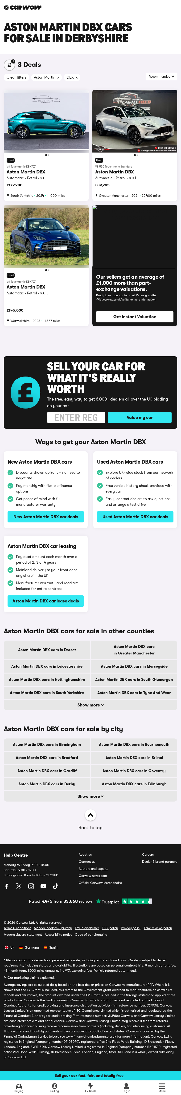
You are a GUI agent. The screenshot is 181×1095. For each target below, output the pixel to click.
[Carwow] (22, 7)
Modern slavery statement (23, 934)
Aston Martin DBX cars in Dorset (47, 650)
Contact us (87, 861)
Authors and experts (93, 868)
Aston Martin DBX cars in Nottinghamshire (47, 680)
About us (85, 854)
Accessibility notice (58, 934)
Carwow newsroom (93, 876)
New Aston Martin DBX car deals (45, 516)
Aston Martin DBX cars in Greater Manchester (134, 650)
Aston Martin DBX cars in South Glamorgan (134, 680)
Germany (32, 947)
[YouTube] (44, 888)
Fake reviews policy (158, 928)
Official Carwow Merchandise (100, 883)
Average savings (15, 985)
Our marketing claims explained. (31, 977)
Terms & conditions (17, 928)
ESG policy (110, 928)
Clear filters (16, 77)
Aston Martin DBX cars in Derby (46, 784)
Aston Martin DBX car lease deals (45, 601)
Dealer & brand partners (159, 861)
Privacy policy (131, 928)
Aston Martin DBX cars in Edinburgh (134, 784)
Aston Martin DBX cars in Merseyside (134, 666)
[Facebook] (7, 888)
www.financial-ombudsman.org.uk (91, 1036)
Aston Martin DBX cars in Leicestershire (46, 666)
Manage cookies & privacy (53, 928)
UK (12, 947)
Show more (89, 705)
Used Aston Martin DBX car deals (135, 516)
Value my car (140, 417)
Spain (53, 947)
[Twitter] (19, 888)
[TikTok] (55, 888)
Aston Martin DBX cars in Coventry (134, 771)
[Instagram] (31, 888)
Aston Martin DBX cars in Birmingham (47, 744)
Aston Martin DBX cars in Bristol (134, 758)
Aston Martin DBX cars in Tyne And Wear (134, 693)
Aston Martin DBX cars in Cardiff (47, 771)
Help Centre (16, 855)
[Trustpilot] (122, 901)
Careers (148, 854)
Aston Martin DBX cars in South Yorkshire (47, 693)
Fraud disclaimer (87, 928)
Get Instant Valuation (134, 316)
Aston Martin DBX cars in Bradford (47, 758)
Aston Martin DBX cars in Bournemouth (134, 744)
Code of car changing (91, 934)
